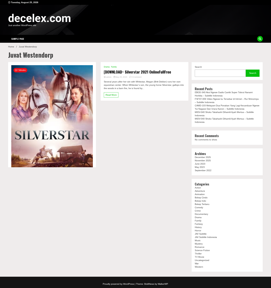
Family (114, 67)
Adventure (200, 191)
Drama (107, 67)
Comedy (199, 207)
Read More (111, 95)
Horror (198, 230)
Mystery (199, 243)
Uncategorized (202, 260)
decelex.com (39, 18)
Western (199, 267)
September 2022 (203, 170)
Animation (200, 194)
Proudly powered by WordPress (119, 284)
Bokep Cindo (201, 197)
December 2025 (203, 157)
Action (198, 187)
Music (198, 240)
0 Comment (136, 77)
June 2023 (200, 164)
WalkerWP (163, 284)
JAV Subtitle (201, 234)
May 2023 (200, 167)
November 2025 (203, 160)
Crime (198, 210)
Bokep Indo (200, 201)
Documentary (201, 214)
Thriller (198, 253)
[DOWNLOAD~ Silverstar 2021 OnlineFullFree (137, 72)
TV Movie (199, 257)
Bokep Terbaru (202, 204)
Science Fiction (202, 250)
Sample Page (17, 38)
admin (109, 77)
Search (198, 67)
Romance (199, 247)
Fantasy (199, 224)
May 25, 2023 (121, 77)
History (198, 227)
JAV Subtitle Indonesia (206, 237)
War (197, 263)
